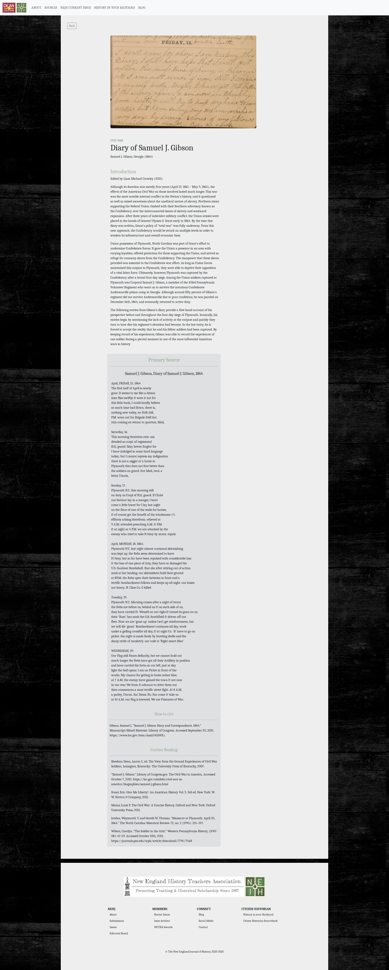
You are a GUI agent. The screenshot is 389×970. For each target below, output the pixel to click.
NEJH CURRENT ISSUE (75, 8)
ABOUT (36, 8)
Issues (113, 927)
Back (72, 26)
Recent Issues (162, 914)
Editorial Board (119, 933)
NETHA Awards (163, 927)
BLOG (141, 8)
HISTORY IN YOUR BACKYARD (114, 8)
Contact (203, 927)
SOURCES (51, 8)
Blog (201, 914)
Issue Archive (162, 921)
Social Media (206, 921)
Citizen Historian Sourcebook (260, 921)
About (113, 914)
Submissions (117, 921)
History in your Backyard (258, 914)
